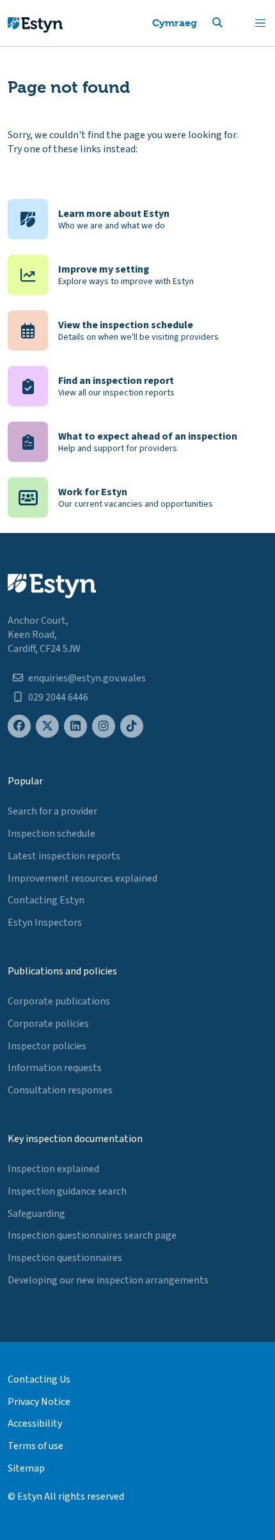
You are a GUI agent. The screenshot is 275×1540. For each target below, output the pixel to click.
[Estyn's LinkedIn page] (75, 726)
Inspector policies (47, 1046)
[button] (232, 23)
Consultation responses (60, 1090)
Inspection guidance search (67, 1191)
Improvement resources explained (82, 878)
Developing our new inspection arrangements (108, 1280)
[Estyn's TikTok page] (132, 726)
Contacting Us (39, 1379)
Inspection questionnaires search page (92, 1235)
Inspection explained (53, 1169)
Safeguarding (36, 1214)
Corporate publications (59, 1001)
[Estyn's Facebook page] (19, 726)
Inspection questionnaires (65, 1258)
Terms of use (35, 1446)
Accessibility (35, 1424)
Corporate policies (48, 1024)
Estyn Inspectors (45, 923)
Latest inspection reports (64, 856)
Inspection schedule (51, 834)
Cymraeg (174, 23)
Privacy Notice (39, 1402)
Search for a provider (52, 811)
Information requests (55, 1068)
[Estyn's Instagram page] (103, 726)
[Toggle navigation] (260, 23)
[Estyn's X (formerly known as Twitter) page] (47, 726)
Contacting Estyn (46, 900)
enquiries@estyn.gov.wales (87, 678)
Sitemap (26, 1468)
